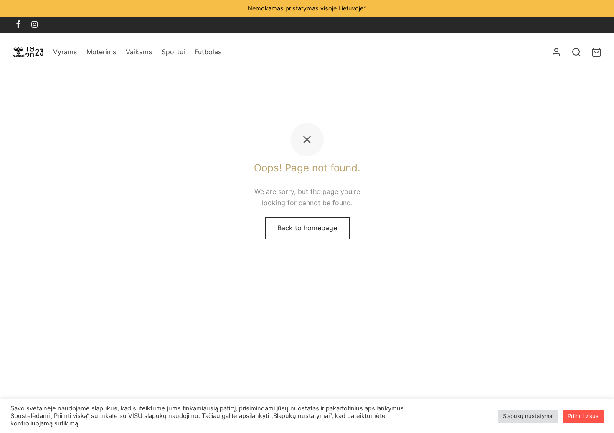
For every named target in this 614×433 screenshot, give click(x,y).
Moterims (101, 52)
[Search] (576, 52)
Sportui (173, 52)
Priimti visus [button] (583, 416)
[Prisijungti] (556, 52)
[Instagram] (34, 25)
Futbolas (208, 52)
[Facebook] (18, 25)
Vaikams (139, 52)
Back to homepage (307, 228)
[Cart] (596, 52)
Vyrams (65, 52)
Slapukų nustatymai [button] (528, 416)
